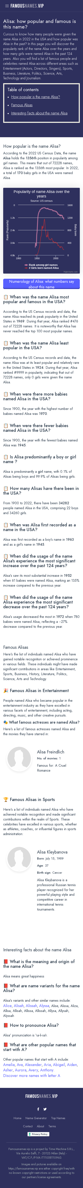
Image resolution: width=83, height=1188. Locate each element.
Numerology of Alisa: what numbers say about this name (41, 284)
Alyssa (44, 1006)
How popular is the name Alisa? (35, 97)
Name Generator (36, 1118)
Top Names (58, 1118)
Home (17, 1118)
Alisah (19, 1006)
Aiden (72, 1065)
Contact (28, 1126)
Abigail (59, 1065)
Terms (52, 1126)
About (40, 1126)
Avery (33, 1070)
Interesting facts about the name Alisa (39, 113)
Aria (47, 1065)
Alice (7, 1006)
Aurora (20, 1070)
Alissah (31, 1006)
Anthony (46, 1070)
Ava (20, 1065)
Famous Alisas (22, 105)
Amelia (9, 1065)
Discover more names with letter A (31, 1075)
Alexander (33, 1065)
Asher (8, 1070)
